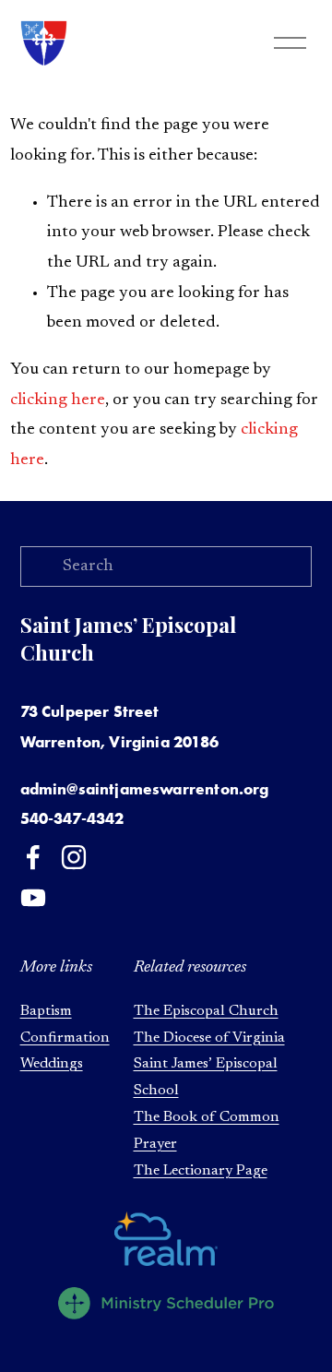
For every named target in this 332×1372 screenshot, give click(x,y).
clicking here (57, 400)
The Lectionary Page (200, 1170)
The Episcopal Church (206, 1011)
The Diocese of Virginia (209, 1038)
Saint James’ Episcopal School (206, 1077)
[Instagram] (74, 857)
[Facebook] (33, 857)
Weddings (51, 1063)
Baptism (46, 1011)
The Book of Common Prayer (206, 1130)
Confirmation (65, 1038)
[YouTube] (33, 898)
